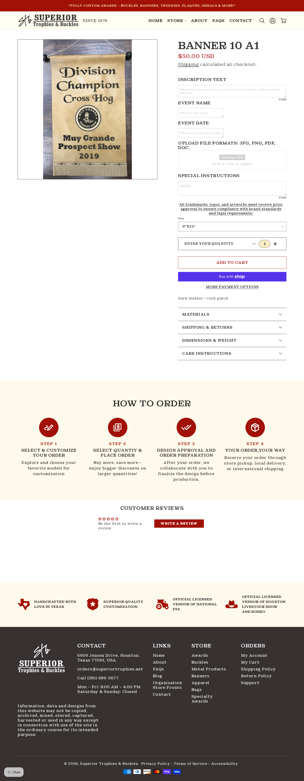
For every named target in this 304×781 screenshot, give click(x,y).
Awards (199, 655)
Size (181, 218)
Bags (196, 689)
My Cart (250, 662)
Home (159, 655)
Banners (200, 676)
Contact (162, 694)
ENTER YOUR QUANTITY (209, 243)
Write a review (178, 523)
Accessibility (224, 764)
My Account (254, 655)
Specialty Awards (202, 699)
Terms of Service (190, 764)
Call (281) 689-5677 (98, 678)
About (160, 662)
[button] (176, 21)
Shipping (188, 64)
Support (250, 682)
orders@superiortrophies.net (110, 669)
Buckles (199, 662)
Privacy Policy (155, 764)
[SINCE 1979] (49, 21)
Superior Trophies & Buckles (109, 764)
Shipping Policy (258, 669)
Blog (157, 676)
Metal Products (208, 669)
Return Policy (256, 676)
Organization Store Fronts (166, 685)
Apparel (200, 682)
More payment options (232, 287)
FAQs (158, 669)
